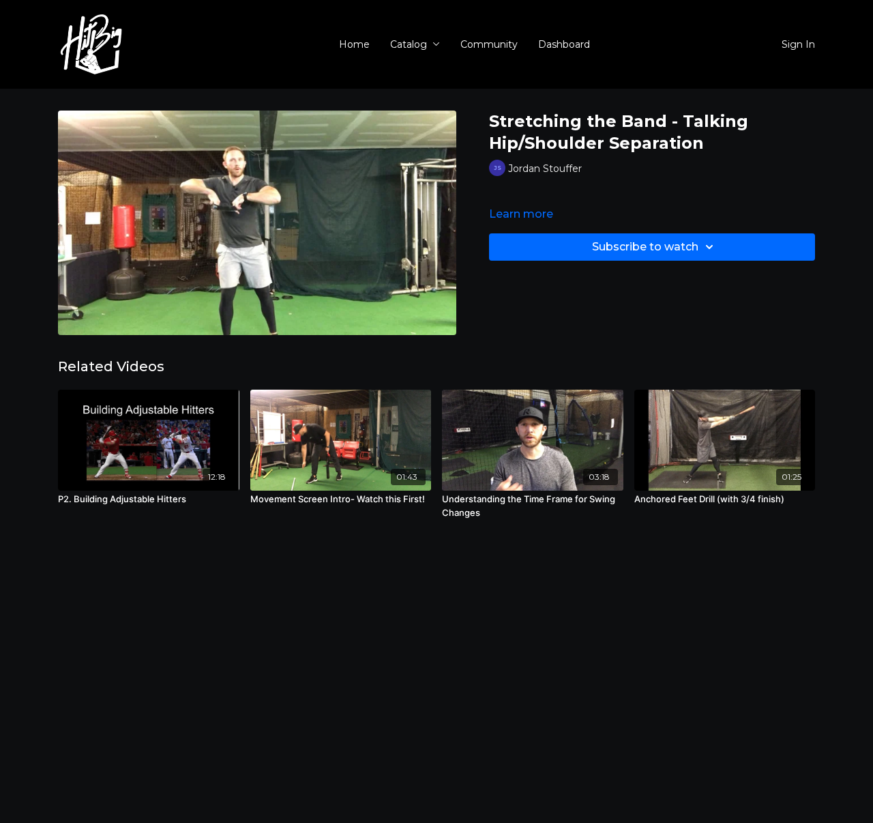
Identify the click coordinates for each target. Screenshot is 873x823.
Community (489, 44)
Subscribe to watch (645, 246)
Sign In (798, 44)
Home (354, 44)
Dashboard (564, 44)
